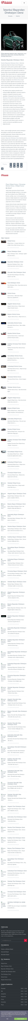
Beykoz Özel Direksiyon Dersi (16, 848)
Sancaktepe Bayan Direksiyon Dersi (16, 548)
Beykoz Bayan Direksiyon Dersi (17, 504)
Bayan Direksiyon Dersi (14, 251)
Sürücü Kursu (11, 293)
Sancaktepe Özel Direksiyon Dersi (16, 859)
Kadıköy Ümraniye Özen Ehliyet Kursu (17, 440)
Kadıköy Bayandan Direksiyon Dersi (16, 640)
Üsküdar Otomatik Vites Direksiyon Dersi (14, 795)
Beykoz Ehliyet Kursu (14, 408)
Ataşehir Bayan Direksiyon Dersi (17, 493)
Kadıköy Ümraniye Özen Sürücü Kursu (17, 344)
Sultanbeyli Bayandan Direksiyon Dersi (17, 664)
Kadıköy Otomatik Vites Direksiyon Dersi (14, 759)
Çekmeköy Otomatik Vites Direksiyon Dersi (15, 735)
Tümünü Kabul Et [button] (20, 1018)
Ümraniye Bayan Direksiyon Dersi (17, 571)
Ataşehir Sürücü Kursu (14, 304)
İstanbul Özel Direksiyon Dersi (16, 827)
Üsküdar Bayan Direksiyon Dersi (17, 581)
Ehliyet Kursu (11, 241)
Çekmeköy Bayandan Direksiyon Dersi (17, 628)
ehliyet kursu (20, 53)
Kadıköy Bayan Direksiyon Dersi (17, 537)
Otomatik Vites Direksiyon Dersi (17, 272)
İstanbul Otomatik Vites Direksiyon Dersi (14, 723)
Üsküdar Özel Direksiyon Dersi (16, 881)
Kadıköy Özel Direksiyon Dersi (16, 838)
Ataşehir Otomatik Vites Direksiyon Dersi (14, 700)
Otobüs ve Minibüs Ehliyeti (7, 949)
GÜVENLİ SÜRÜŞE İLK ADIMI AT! (16, 902)
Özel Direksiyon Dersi (14, 283)
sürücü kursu (10, 55)
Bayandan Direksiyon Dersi (15, 262)
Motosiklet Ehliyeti (5, 954)
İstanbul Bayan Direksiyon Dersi (17, 526)
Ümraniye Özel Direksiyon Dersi (17, 892)
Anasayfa (10, 16)
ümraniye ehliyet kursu (19, 55)
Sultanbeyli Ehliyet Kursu (15, 462)
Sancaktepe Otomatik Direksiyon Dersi (17, 747)
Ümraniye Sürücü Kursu (14, 377)
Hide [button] (7, 1018)
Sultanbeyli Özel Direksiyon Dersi (17, 871)
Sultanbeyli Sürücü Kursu (15, 366)
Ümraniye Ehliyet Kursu (14, 472)
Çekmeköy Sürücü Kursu (15, 323)
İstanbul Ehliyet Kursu (14, 429)
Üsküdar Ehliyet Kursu (14, 483)
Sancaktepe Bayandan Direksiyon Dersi (17, 652)
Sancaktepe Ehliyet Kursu (15, 451)
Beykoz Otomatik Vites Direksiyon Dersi (17, 711)
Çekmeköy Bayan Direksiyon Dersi (16, 515)
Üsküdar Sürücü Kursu (14, 387)
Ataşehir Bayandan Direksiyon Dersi (16, 592)
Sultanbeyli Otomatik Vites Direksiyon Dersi (15, 771)
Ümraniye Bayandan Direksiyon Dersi (17, 676)
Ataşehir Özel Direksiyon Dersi (16, 806)
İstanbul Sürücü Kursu (14, 333)
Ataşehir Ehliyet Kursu (14, 398)
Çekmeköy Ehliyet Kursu (15, 419)
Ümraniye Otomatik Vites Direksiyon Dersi (15, 783)
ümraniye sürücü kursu (6, 56)
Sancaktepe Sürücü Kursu (15, 356)
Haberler (18, 16)
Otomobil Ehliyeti (5, 952)
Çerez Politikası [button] (9, 1016)
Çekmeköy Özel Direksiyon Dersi (17, 817)
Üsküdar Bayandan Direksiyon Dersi (16, 688)
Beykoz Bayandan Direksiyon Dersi (16, 604)
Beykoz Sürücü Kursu (14, 314)
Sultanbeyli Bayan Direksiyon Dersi (16, 560)
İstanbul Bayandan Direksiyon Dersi (9, 53)
